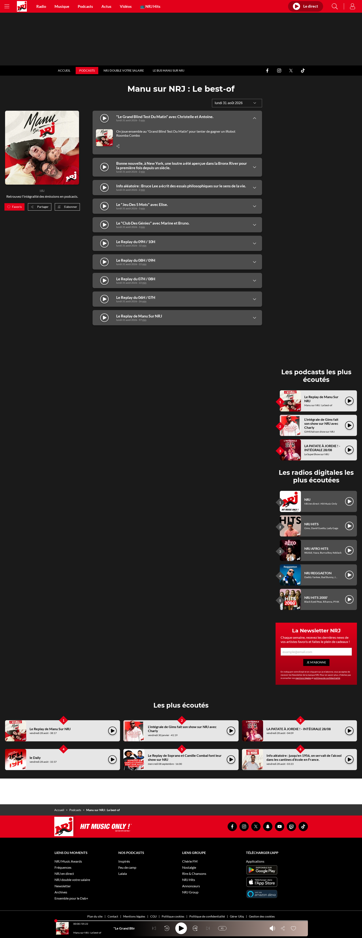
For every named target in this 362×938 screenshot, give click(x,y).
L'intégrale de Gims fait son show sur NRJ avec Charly (321, 423)
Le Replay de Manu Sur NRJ (50, 729)
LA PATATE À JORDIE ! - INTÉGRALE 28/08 (322, 448)
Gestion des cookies (262, 916)
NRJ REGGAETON (318, 573)
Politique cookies (173, 916)
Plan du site (94, 916)
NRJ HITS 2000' (316, 597)
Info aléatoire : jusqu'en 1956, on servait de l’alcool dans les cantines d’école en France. (304, 757)
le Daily (35, 758)
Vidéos (126, 6)
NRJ (42, 190)
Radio (41, 6)
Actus (106, 6)
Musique (62, 6)
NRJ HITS (311, 524)
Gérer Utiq (237, 916)
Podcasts (85, 6)
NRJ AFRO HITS (316, 548)
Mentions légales (134, 916)
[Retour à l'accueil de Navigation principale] (22, 6)
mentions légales (303, 678)
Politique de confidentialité (207, 916)
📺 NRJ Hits (150, 6)
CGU (153, 916)
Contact (113, 916)
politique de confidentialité (327, 678)
